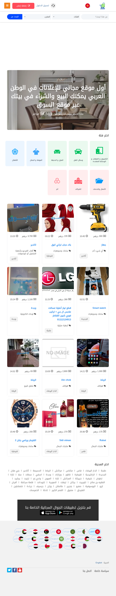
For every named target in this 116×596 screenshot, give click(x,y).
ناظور (68, 474)
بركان (72, 482)
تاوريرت (82, 482)
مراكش (58, 470)
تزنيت (26, 478)
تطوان (99, 478)
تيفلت (63, 482)
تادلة (45, 490)
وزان (49, 486)
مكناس (69, 470)
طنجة (103, 470)
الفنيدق (81, 490)
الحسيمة (37, 470)
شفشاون (18, 486)
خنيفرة (89, 478)
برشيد (17, 478)
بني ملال (15, 470)
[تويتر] (9, 570)
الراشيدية (90, 474)
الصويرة (53, 482)
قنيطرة (78, 474)
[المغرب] (87, 6)
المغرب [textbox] (47, 17)
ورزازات (58, 474)
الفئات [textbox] (76, 17)
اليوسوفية (90, 486)
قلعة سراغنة (27, 482)
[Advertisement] (58, 46)
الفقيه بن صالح (97, 482)
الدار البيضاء (91, 470)
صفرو (78, 486)
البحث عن (15, 17)
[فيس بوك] (14, 570)
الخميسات (34, 490)
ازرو (101, 486)
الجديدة (102, 474)
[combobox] (66, 16)
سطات (28, 474)
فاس (79, 470)
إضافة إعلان (22, 6)
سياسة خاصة (101, 571)
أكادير (26, 470)
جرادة (29, 486)
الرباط (48, 470)
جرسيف (39, 486)
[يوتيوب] (20, 570)
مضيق (70, 490)
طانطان (59, 486)
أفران (14, 482)
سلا (20, 474)
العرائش (67, 478)
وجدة (48, 474)
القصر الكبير (57, 490)
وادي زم (37, 478)
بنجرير (69, 486)
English (99, 563)
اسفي (39, 474)
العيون (48, 478)
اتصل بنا (87, 571)
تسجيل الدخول (42, 5)
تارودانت (41, 482)
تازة (12, 474)
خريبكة (78, 478)
